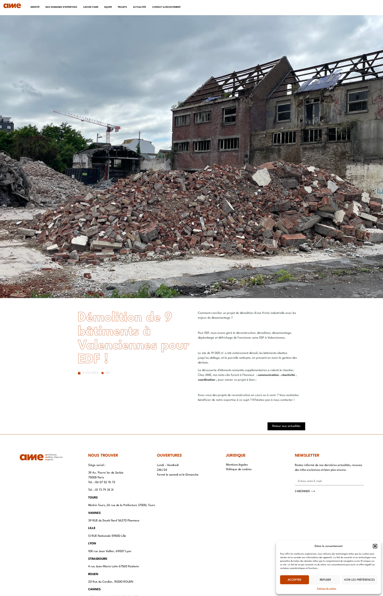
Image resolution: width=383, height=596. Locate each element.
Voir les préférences (359, 579)
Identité (35, 7)
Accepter (294, 579)
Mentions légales (237, 464)
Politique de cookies (326, 589)
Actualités (139, 7)
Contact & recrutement (166, 7)
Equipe (108, 7)
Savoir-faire (90, 7)
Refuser (325, 579)
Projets (122, 7)
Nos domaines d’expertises (61, 7)
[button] (375, 546)
